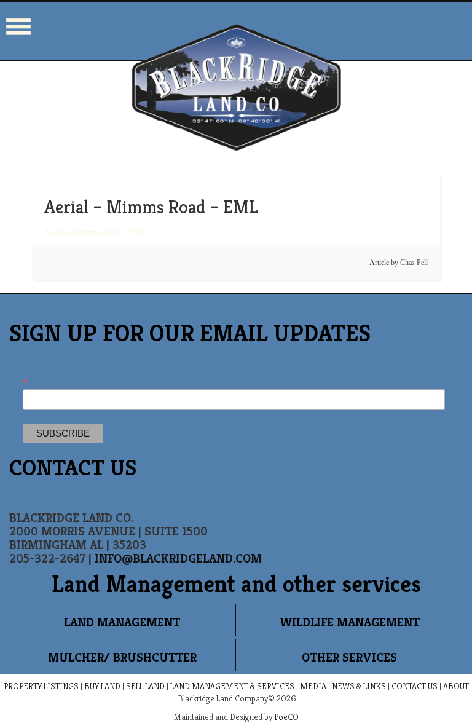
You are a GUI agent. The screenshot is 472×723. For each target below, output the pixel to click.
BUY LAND (102, 686)
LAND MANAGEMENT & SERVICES (232, 686)
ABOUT (456, 686)
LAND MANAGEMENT (122, 622)
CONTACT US (414, 686)
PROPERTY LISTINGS (41, 686)
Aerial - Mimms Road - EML (95, 232)
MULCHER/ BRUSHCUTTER (122, 657)
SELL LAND (145, 686)
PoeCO (286, 716)
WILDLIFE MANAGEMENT (350, 622)
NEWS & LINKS (359, 686)
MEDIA (313, 686)
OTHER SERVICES (349, 657)
